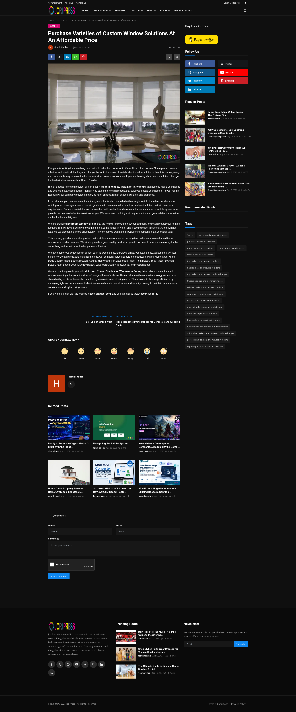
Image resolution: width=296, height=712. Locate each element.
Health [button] (163, 10)
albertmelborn (214, 118)
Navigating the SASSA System (110, 443)
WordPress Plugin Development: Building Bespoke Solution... (158, 490)
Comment (53, 538)
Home (85, 10)
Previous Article (104, 316)
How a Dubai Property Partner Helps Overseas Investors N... (65, 490)
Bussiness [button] (120, 10)
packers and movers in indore (201, 241)
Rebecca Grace (145, 451)
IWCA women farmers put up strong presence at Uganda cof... (226, 131)
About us (69, 2)
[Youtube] (76, 664)
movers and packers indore (200, 254)
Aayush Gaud (54, 496)
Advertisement (55, 2)
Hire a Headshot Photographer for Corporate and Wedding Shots (148, 323)
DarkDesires (213, 154)
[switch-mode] (245, 3)
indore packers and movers (232, 248)
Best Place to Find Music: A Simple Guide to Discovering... (157, 633)
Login (226, 2)
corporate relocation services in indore (205, 294)
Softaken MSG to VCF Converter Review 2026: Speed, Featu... (112, 490)
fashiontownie (144, 656)
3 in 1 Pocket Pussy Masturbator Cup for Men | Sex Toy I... (226, 149)
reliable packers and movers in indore (205, 287)
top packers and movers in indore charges (207, 274)
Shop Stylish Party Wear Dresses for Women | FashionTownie (158, 650)
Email (119, 525)
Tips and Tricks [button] (182, 10)
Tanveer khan (144, 673)
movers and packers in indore (213, 235)
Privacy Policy (238, 703)
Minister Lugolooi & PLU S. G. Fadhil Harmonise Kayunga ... (226, 167)
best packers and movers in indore (203, 267)
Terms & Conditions (217, 703)
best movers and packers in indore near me (207, 326)
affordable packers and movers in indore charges (210, 333)
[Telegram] (84, 664)
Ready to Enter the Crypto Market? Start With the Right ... (68, 445)
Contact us (81, 2)
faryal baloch (99, 448)
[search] (245, 10)
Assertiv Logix (145, 496)
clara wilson (53, 451)
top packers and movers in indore (203, 261)
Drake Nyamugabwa (217, 136)
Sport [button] (150, 10)
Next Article (122, 316)
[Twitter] (60, 664)
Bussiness (62, 20)
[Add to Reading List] (177, 57)
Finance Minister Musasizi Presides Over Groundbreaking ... (229, 185)
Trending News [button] (100, 10)
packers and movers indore (200, 248)
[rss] (51, 672)
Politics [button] (136, 10)
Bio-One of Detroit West (99, 321)
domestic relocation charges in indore (204, 307)
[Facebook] (51, 664)
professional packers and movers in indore (207, 339)
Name (51, 525)
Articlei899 (143, 638)
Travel (190, 235)
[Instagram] (68, 664)
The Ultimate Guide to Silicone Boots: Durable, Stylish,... (158, 668)
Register (236, 2)
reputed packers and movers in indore (205, 346)
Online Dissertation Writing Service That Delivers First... (225, 113)
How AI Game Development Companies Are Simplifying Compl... (159, 445)
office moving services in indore (202, 313)
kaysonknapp (99, 496)
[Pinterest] (93, 664)
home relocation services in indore (203, 320)
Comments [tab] (59, 515)
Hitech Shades (75, 376)
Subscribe (241, 644)
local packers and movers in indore (203, 300)
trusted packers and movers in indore (205, 280)
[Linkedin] (101, 664)
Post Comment (58, 576)
